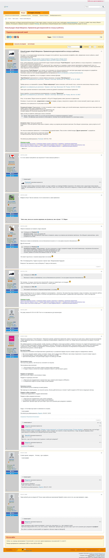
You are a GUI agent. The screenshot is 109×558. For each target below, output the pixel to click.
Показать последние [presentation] (20, 44)
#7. (100, 425)
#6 (101, 310)
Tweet (12, 72)
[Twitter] (10, 37)
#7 (101, 336)
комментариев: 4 (28, 422)
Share (12, 69)
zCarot (93, 556)
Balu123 (27, 435)
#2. (100, 182)
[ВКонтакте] (8, 37)
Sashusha (11, 161)
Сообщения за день (26, 15)
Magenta (11, 342)
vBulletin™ (97, 554)
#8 (101, 452)
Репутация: (10, 63)
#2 (101, 155)
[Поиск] (103, 7)
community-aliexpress (100, 556)
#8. (100, 480)
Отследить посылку (34, 12)
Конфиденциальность (55, 15)
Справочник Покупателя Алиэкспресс (30, 416)
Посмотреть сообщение (38, 232)
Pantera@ (11, 57)
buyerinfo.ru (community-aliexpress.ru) (97, 553)
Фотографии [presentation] (31, 44)
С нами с (9, 67)
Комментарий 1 (27, 179)
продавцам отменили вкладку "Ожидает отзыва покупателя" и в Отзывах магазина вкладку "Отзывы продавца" (54, 429)
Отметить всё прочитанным (12, 15)
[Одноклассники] (13, 37)
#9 (101, 494)
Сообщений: (10, 66)
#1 (101, 51)
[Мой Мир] (15, 37)
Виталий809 (11, 201)
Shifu (11, 232)
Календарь (35, 15)
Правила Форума (44, 15)
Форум (23, 12)
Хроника (45, 12)
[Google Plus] (18, 37)
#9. (100, 521)
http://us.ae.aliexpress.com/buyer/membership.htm (70, 73)
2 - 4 (98, 422)
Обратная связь (81, 549)
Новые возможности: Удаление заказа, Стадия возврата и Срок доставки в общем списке (44, 59)
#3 (101, 195)
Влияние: (9, 65)
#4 (101, 226)
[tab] (9, 44)
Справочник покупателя (11, 12)
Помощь (72, 549)
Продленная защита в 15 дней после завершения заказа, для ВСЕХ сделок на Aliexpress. (44, 60)
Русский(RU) (9, 550)
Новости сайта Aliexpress (25, 18)
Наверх (102, 549)
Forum (9, 18)
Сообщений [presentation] (9, 44)
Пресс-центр (15, 18)
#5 (101, 271)
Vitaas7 (11, 316)
